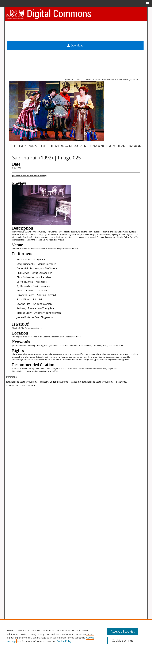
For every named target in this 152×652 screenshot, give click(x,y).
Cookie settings (122, 640)
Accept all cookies (123, 631)
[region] (76, 635)
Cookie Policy (64, 641)
